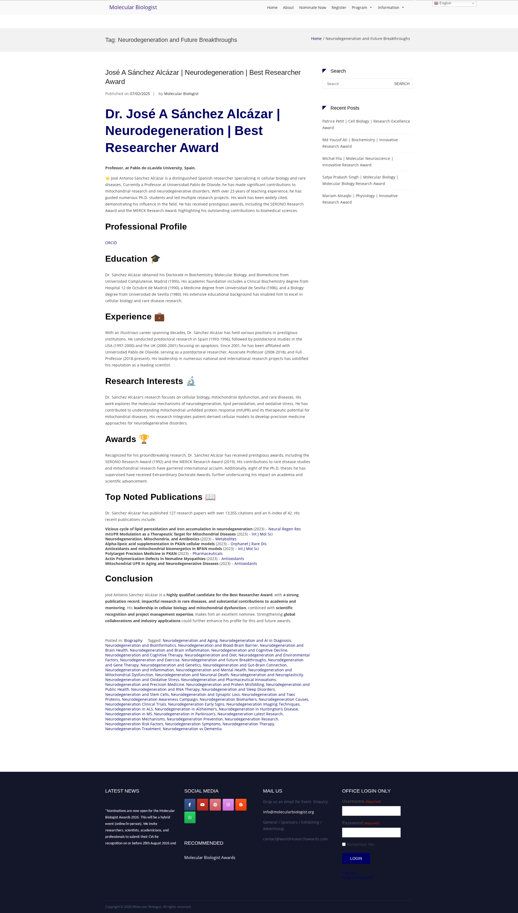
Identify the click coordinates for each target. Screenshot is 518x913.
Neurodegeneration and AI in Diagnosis (255, 640)
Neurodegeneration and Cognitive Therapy (144, 655)
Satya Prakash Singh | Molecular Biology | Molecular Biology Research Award (360, 180)
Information (388, 7)
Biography (133, 640)
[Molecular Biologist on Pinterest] (215, 805)
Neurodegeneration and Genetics (171, 665)
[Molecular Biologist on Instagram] (228, 805)
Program (359, 7)
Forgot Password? (357, 877)
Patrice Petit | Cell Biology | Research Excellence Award (366, 124)
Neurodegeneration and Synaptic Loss (205, 694)
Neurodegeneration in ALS (129, 709)
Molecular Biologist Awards (209, 857)
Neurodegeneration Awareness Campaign (160, 699)
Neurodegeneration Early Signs (196, 704)
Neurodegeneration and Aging (190, 640)
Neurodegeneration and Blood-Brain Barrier (218, 645)
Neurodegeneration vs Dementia (192, 728)
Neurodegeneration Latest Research (250, 713)
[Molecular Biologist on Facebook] (190, 805)
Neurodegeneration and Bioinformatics (140, 645)
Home (272, 7)
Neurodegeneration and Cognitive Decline (249, 650)
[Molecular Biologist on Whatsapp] (190, 817)
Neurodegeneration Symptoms (193, 723)
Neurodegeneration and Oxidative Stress (142, 679)
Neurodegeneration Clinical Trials (135, 704)
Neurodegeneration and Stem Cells (137, 694)
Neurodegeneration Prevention (195, 719)
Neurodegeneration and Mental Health (211, 669)
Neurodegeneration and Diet (211, 655)
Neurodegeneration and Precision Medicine (144, 684)
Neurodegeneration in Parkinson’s (185, 713)
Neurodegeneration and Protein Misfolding (225, 684)
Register (339, 7)
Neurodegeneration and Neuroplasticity (267, 674)
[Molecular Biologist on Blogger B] (241, 805)
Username (361, 801)
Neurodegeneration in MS (128, 713)
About (288, 7)
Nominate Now (312, 7)
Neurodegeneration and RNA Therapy (165, 689)
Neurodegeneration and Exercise (150, 659)
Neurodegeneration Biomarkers (228, 699)
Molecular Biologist (133, 7)
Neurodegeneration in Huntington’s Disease (258, 709)
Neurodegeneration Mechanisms (135, 719)
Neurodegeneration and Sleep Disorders (238, 689)
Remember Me (360, 844)
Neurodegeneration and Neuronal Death (192, 674)
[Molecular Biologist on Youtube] (202, 805)
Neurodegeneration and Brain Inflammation (169, 650)
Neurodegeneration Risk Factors (134, 723)
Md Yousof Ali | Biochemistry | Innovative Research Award (360, 143)
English (444, 3)
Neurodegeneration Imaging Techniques (263, 704)
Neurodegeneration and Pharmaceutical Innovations (228, 679)
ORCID (111, 242)
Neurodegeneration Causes (283, 699)
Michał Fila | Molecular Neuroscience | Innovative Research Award (357, 161)
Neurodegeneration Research (251, 719)
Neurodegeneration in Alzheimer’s (186, 709)
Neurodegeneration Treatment (133, 728)
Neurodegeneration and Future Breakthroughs (224, 659)
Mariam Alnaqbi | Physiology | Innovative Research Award (360, 199)
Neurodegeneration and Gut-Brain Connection (245, 665)
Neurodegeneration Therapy (248, 723)
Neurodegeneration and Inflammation (139, 669)
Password (361, 823)
